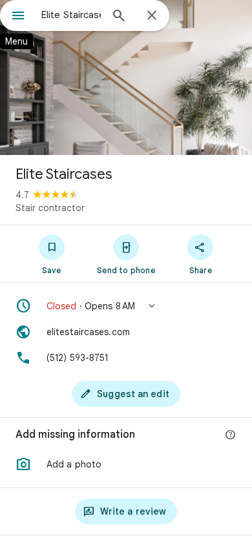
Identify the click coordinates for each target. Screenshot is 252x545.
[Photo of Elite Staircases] (126, 77)
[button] (126, 306)
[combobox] (71, 15)
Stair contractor (50, 208)
